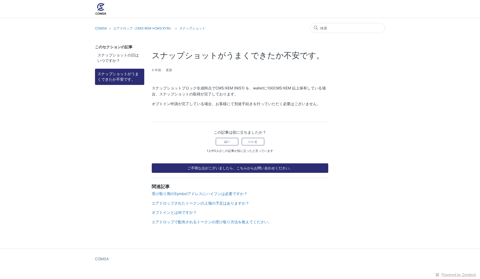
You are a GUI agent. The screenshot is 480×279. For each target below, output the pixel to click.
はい (227, 141)
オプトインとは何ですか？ (174, 212)
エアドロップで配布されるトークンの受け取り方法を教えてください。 (212, 222)
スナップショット (192, 28)
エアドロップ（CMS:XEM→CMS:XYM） (143, 28)
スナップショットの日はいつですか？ (118, 58)
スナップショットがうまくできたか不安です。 (118, 76)
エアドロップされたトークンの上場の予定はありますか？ (200, 203)
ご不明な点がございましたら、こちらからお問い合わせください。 (240, 168)
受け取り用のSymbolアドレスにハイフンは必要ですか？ (200, 193)
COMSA (101, 28)
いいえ (253, 141)
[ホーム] (101, 9)
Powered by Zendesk (459, 275)
